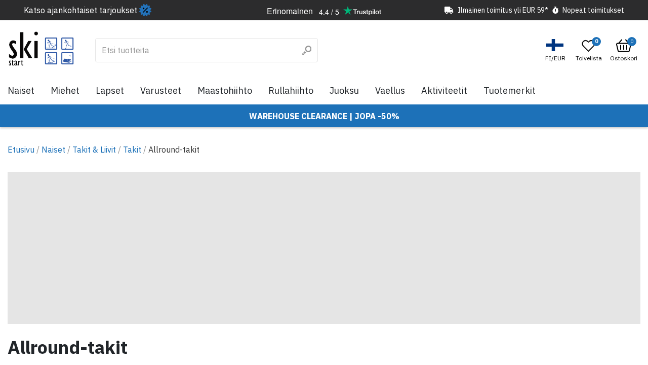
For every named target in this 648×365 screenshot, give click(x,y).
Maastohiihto (224, 90)
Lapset (110, 90)
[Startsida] (41, 48)
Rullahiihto (290, 90)
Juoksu (344, 90)
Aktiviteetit (444, 90)
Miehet (65, 90)
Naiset (21, 90)
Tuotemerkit (509, 90)
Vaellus (390, 90)
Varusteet (160, 90)
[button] (557, 50)
